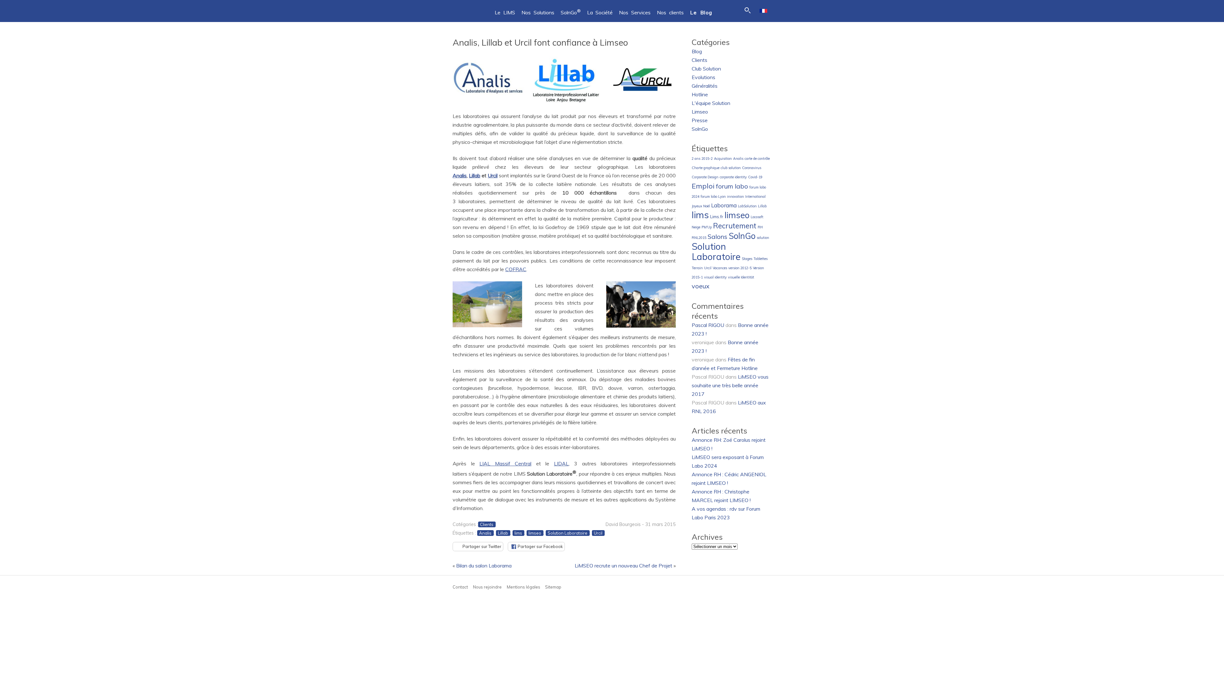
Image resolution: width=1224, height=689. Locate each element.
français (763, 11)
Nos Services (635, 12)
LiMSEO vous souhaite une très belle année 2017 (730, 385)
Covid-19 (755, 177)
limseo (534, 533)
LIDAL (561, 463)
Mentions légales (523, 586)
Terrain (697, 268)
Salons (717, 237)
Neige (696, 227)
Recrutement (734, 225)
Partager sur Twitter (482, 546)
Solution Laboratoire (567, 533)
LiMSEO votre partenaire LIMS (468, 10)
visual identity (715, 277)
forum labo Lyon (713, 196)
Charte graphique (705, 168)
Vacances (720, 268)
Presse (700, 120)
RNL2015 (699, 237)
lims (518, 533)
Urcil (493, 175)
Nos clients (670, 12)
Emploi (703, 186)
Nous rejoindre (487, 586)
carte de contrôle (757, 158)
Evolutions (703, 77)
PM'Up (707, 227)
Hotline (700, 94)
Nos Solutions (537, 12)
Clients (486, 524)
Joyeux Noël (701, 206)
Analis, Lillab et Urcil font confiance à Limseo (540, 42)
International (755, 196)
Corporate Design (705, 177)
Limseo (700, 111)
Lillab (474, 175)
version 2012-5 (740, 268)
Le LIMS (505, 12)
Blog (697, 51)
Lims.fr (716, 216)
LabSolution (747, 206)
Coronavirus (751, 168)
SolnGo (571, 12)
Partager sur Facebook (540, 546)
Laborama (724, 205)
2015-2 (707, 158)
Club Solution (706, 68)
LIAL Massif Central (505, 463)
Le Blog (701, 12)
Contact (460, 586)
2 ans (696, 158)
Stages (747, 258)
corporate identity (733, 177)
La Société (600, 12)
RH (760, 227)
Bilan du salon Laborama (484, 565)
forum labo (732, 186)
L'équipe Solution (711, 103)
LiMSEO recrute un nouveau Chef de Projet (623, 565)
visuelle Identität (741, 277)
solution (763, 237)
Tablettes (761, 258)
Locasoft (757, 217)
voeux (701, 286)
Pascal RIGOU (708, 325)
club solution (731, 168)
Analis (460, 175)
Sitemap (553, 586)
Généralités (705, 86)
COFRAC (515, 269)
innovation (735, 196)
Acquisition (723, 158)
